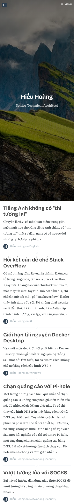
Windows (35, 373)
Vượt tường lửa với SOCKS (35, 473)
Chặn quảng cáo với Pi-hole (36, 386)
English (34, 246)
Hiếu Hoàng (17, 246)
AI (30, 321)
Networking (36, 459)
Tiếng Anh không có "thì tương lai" (32, 211)
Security (50, 459)
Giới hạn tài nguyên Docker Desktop (36, 338)
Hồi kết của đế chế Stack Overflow (33, 263)
